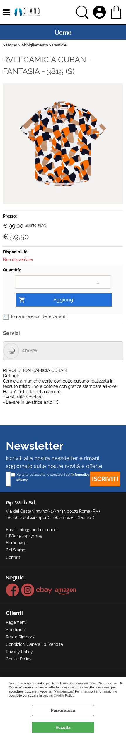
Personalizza (63, 710)
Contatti (13, 557)
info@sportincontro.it (38, 529)
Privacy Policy (19, 651)
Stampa (29, 350)
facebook (12, 590)
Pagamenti (16, 622)
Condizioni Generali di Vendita (34, 644)
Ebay (44, 590)
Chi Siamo (15, 550)
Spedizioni (15, 629)
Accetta (63, 727)
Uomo (63, 32)
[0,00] (116, 12)
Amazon (65, 590)
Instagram (27, 590)
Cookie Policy (64, 695)
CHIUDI (121, 682)
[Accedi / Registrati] (100, 12)
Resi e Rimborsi (20, 637)
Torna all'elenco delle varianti (38, 316)
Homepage (16, 542)
